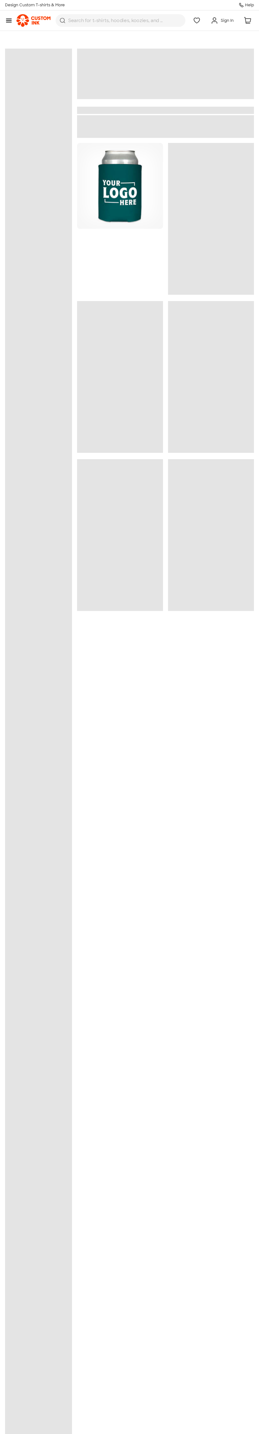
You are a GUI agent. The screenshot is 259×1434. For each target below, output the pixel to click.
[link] (33, 20)
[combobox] (120, 20)
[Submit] (62, 20)
